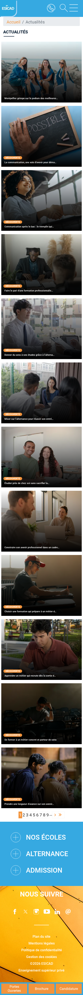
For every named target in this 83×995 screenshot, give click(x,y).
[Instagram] (36, 911)
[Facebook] (15, 911)
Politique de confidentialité (41, 950)
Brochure (41, 989)
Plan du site (41, 937)
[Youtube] (47, 911)
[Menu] (73, 8)
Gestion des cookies (41, 957)
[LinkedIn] (57, 911)
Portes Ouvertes (14, 989)
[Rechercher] (62, 8)
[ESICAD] (8, 8)
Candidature (69, 989)
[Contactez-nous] (68, 911)
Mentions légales (42, 943)
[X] (25, 911)
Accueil (13, 22)
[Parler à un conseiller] (51, 8)
